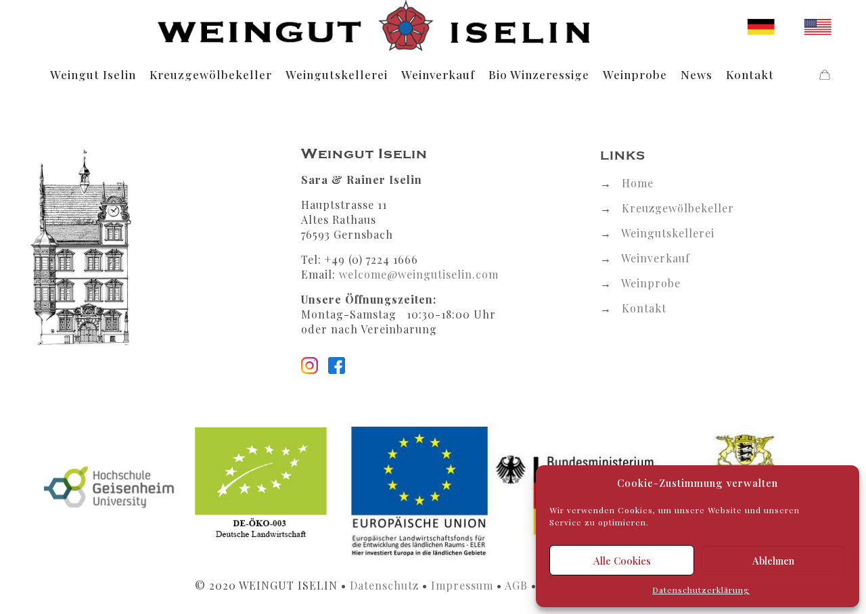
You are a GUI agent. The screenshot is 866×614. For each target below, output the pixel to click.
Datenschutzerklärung (701, 589)
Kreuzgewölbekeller (678, 208)
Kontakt (644, 308)
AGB (516, 585)
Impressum (462, 585)
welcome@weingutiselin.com (419, 274)
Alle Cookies (622, 560)
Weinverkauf (655, 258)
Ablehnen (773, 560)
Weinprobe (651, 283)
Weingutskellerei (667, 233)
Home (638, 183)
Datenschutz (384, 585)
